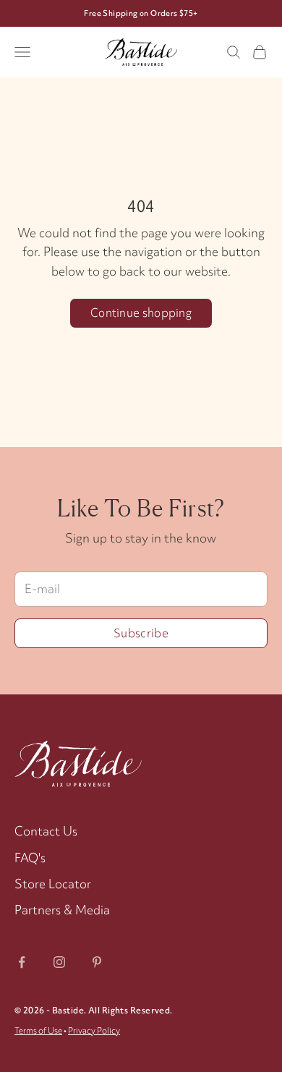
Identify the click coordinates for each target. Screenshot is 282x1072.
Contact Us (45, 830)
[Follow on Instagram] (59, 962)
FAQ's (30, 857)
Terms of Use (38, 1031)
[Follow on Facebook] (21, 962)
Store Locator (52, 883)
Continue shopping (141, 312)
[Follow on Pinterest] (97, 962)
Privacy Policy (94, 1031)
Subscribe (141, 633)
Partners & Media (62, 909)
